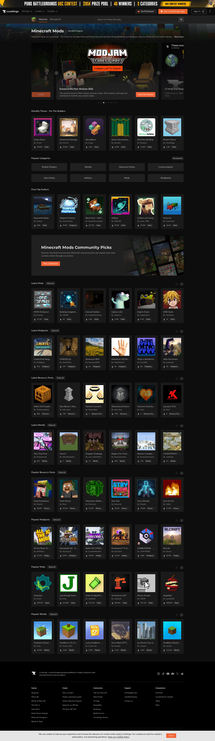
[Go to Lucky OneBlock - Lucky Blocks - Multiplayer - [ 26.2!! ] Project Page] (94, 636)
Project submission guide (71, 697)
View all (50, 283)
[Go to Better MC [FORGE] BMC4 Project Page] (94, 541)
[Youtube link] (167, 673)
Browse (26, 11)
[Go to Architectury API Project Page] (120, 589)
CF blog (96, 701)
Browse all (177, 158)
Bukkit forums (98, 713)
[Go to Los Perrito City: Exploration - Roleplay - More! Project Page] (146, 636)
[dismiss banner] (211, 3)
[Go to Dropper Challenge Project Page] (94, 447)
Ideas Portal (97, 697)
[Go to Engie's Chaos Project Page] (146, 305)
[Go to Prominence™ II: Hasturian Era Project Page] (120, 541)
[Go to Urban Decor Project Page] (42, 133)
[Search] (181, 19)
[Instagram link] (158, 673)
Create (38, 11)
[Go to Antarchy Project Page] (172, 211)
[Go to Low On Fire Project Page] (172, 494)
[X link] (177, 673)
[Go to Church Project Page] (68, 447)
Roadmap (97, 709)
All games (35, 693)
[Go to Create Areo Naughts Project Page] (42, 352)
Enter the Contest (145, 95)
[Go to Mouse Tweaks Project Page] (146, 589)
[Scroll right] (182, 284)
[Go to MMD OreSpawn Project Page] (42, 305)
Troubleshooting (131, 697)
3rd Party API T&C (69, 709)
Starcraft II (35, 709)
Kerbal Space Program (39, 713)
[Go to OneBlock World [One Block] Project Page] (172, 636)
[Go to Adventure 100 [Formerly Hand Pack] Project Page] (120, 352)
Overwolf (159, 693)
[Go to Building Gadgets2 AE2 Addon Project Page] (68, 305)
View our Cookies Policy (118, 737)
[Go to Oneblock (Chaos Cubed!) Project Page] (42, 636)
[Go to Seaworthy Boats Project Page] (42, 211)
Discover (43, 19)
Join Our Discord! (100, 693)
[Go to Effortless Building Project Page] (146, 133)
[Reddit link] (182, 673)
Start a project (67, 693)
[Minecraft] (33, 19)
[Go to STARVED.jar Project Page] (68, 352)
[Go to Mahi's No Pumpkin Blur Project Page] (42, 400)
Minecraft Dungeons (39, 717)
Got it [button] (171, 736)
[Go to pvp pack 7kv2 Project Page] (172, 400)
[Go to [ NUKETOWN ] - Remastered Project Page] (172, 447)
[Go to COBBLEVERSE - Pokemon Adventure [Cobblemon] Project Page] (146, 541)
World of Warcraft (38, 701)
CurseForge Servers (100, 717)
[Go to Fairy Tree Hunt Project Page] (42, 447)
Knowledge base (131, 693)
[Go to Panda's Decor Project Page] (172, 133)
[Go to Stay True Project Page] (120, 494)
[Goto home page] (10, 11)
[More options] (210, 11)
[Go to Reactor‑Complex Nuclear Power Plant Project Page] (146, 447)
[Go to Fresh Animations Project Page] (42, 494)
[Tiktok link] (163, 673)
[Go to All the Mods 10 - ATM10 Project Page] (42, 541)
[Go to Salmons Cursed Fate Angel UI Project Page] (94, 400)
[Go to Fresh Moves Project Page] (68, 494)
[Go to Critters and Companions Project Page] (146, 211)
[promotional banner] (107, 3)
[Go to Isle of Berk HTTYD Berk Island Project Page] (120, 636)
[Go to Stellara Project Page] (120, 211)
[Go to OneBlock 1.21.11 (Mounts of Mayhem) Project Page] (68, 636)
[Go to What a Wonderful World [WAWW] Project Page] (146, 352)
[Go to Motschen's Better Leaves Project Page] (94, 494)
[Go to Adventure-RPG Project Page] (94, 352)
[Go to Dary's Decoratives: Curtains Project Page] (120, 133)
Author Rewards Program (72, 701)
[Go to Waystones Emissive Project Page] (120, 400)
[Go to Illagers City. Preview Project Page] (120, 447)
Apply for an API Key (70, 705)
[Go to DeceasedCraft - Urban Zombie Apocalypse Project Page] (68, 541)
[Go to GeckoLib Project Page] (42, 589)
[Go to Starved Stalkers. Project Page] (94, 305)
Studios (51, 11)
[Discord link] (172, 673)
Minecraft (35, 697)
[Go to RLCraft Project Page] (172, 541)
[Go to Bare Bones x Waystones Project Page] (68, 400)
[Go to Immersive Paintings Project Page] (68, 133)
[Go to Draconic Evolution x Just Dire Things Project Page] (146, 400)
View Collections (50, 264)
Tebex (158, 701)
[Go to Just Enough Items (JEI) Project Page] (68, 589)
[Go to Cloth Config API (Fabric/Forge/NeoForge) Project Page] (94, 589)
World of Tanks (37, 721)
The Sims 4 (35, 705)
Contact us (129, 701)
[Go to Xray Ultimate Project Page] (146, 494)
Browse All (55, 19)
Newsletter (97, 705)
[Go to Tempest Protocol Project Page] (68, 211)
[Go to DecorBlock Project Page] (94, 133)
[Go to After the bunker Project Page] (172, 352)
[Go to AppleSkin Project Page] (172, 589)
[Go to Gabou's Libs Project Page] (120, 305)
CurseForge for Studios (164, 697)
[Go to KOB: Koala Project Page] (172, 305)
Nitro (158, 705)
